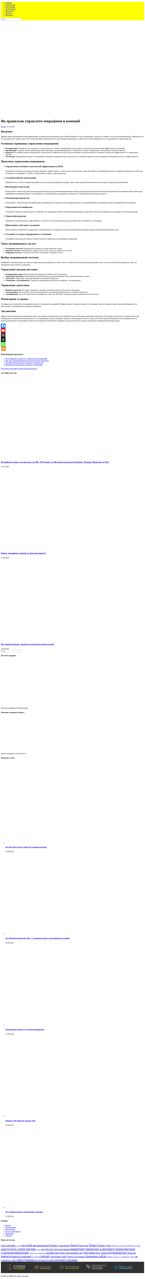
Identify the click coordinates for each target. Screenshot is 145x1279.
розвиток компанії (20, 1256)
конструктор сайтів (13, 1249)
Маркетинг (9, 11)
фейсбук (132, 1257)
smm (29, 1245)
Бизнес (3, 127)
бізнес (3, 369)
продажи (89, 1252)
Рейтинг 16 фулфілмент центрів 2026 (20, 1121)
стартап (34, 369)
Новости (8, 13)
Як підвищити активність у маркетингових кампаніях (26, 359)
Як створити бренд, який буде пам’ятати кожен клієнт (27, 644)
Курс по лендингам (12, 1231)
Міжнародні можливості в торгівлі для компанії (23, 365)
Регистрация (10, 5)
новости (32, 1253)
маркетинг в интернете (100, 1249)
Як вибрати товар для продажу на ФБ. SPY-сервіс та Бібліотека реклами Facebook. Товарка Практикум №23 (55, 462)
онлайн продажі (55, 1252)
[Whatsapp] (3, 344)
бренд (74, 1245)
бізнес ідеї (104, 1245)
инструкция (128, 1246)
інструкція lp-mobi (44, 1260)
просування (101, 1252)
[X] (3, 335)
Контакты (9, 15)
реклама (131, 1252)
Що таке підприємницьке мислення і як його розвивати (27, 361)
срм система (35, 1257)
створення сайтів (95, 1256)
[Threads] (3, 339)
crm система (8, 1245)
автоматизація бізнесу (46, 1245)
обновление (42, 1253)
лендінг (38, 1249)
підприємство (21, 369)
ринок (28, 369)
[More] (3, 348)
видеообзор (119, 1246)
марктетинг (21, 1252)
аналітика (65, 1245)
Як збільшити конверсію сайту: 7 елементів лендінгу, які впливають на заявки (37, 938)
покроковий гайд (74, 1252)
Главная (8, 3)
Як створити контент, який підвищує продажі (24, 1212)
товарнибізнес (116, 1257)
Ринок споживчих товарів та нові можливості (23, 553)
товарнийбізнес (125, 1257)
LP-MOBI (18, 1245)
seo (24, 1245)
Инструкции (10, 7)
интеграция (136, 1246)
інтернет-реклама (66, 1260)
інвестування (11, 369)
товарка (109, 1257)
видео (113, 1246)
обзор (36, 1253)
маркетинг (77, 1249)
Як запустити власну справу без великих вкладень (26, 847)
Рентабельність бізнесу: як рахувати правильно (24, 1029)
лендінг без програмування (55, 1249)
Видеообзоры (10, 9)
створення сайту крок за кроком (67, 1256)
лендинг (30, 1249)
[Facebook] (3, 326)
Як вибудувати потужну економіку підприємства (24, 363)
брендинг (84, 1245)
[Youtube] (3, 330)
